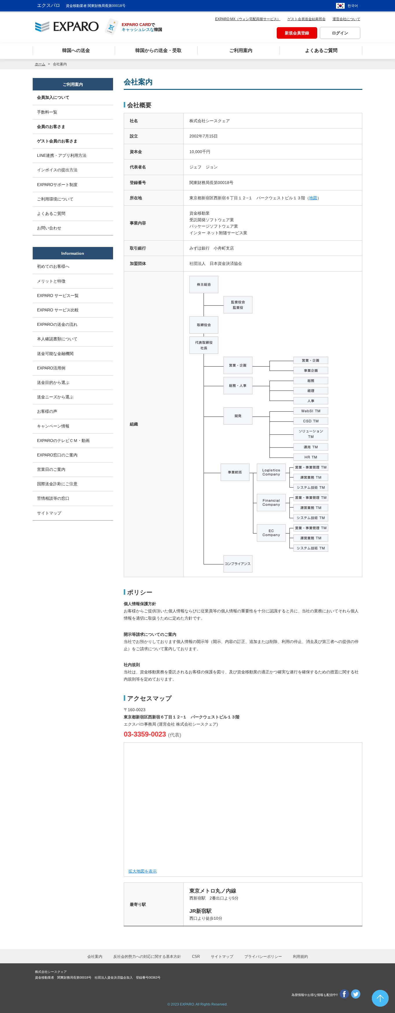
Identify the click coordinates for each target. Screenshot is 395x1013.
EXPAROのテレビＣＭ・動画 (63, 440)
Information (72, 253)
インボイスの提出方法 (57, 170)
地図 (313, 198)
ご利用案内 (73, 84)
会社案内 (94, 956)
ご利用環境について (55, 199)
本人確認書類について (57, 339)
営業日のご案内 (51, 469)
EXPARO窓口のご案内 (57, 455)
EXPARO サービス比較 (58, 310)
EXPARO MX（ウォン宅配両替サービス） (247, 19)
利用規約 (300, 956)
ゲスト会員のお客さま (57, 141)
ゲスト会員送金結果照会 (306, 19)
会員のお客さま (51, 126)
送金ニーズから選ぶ (55, 397)
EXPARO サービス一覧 (58, 295)
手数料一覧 (47, 112)
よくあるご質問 (51, 213)
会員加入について (53, 97)
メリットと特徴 (51, 281)
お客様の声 (47, 411)
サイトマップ (49, 513)
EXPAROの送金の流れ (57, 324)
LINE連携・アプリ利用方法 (61, 155)
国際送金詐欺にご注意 (57, 484)
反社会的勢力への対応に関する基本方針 (147, 956)
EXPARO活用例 (51, 368)
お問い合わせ (49, 228)
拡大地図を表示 (142, 871)
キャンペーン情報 (53, 426)
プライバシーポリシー (263, 956)
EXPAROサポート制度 (57, 184)
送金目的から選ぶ (53, 382)
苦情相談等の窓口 (53, 498)
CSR (196, 956)
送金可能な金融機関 (55, 353)
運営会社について (346, 19)
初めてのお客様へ (53, 266)
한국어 (353, 6)
